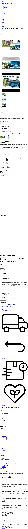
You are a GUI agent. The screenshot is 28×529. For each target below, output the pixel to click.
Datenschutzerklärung (21, 476)
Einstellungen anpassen (10, 477)
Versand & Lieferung (4, 438)
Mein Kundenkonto (4, 436)
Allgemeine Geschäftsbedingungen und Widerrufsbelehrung (9, 463)
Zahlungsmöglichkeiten (6, 8)
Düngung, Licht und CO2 (5, 305)
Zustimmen (2, 477)
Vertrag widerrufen (2, 468)
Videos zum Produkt (3, 171)
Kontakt (4, 9)
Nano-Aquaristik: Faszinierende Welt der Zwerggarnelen (8, 306)
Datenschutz (3, 462)
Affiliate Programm (4, 450)
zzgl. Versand (6, 108)
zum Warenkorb (3, 2)
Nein (13, 298)
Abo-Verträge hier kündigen (5, 465)
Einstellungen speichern (3, 527)
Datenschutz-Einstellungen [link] (5, 464)
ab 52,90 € (8, 3)
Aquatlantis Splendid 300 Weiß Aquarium (6, 310)
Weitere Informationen (2, 119)
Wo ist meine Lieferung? (4, 445)
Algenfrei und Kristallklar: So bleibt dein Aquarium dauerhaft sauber (10, 304)
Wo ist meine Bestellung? (6, 6)
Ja (11, 298)
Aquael (2, 28)
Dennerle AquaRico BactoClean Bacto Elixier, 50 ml (7, 140)
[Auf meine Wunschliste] (0, 123)
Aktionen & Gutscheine (4, 439)
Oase (2, 309)
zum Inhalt (3, 1)
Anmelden (3, 443)
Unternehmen (3, 466)
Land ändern (7, 459)
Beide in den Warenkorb (3, 142)
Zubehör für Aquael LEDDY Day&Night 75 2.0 (7, 131)
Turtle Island (3, 449)
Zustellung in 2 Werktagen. (5, 4)
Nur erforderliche (5, 477)
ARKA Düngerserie (4, 303)
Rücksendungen (5, 7)
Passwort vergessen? (4, 444)
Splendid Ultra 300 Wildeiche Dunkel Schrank (7, 311)
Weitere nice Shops (4, 467)
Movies (2, 448)
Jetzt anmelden (3, 13)
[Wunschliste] (2, 17)
